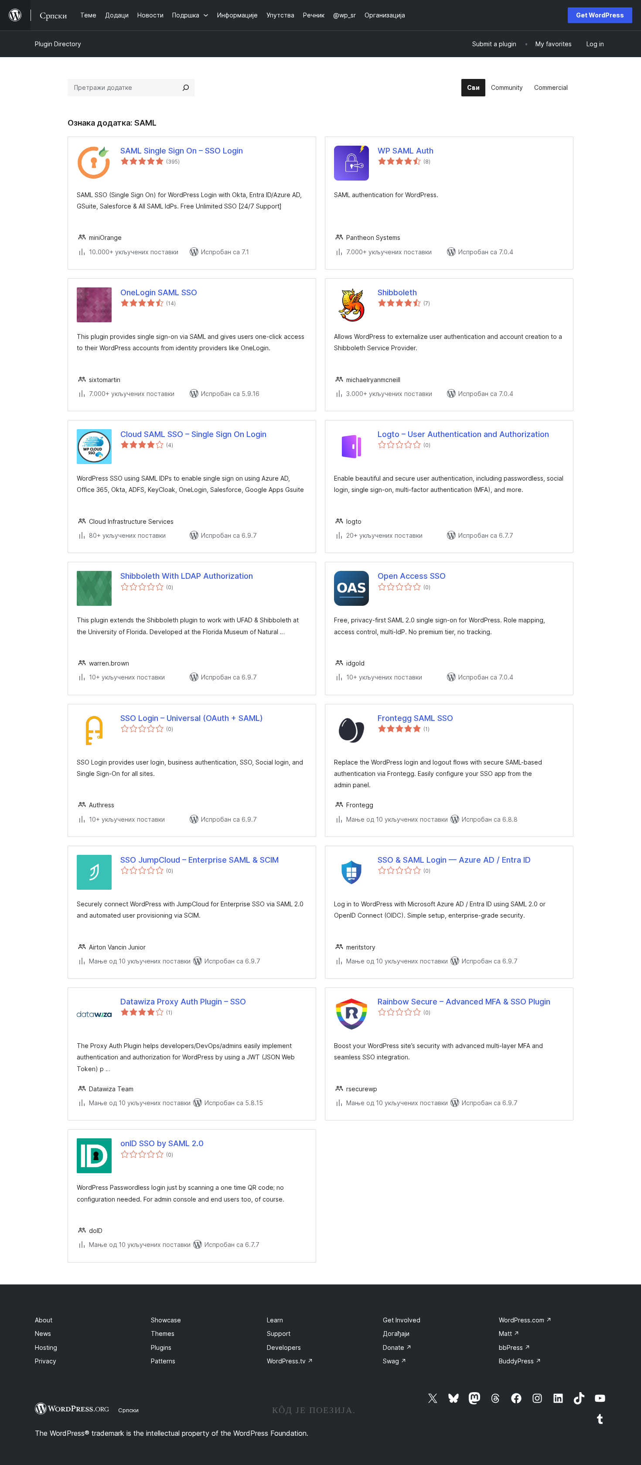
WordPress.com (525, 1320)
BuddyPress (520, 1361)
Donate (397, 1347)
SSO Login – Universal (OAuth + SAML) (191, 718)
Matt (509, 1333)
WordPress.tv (290, 1361)
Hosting (46, 1347)
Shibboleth (397, 292)
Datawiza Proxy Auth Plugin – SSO (183, 1001)
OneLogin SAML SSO (158, 292)
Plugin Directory (58, 44)
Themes (162, 1333)
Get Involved (401, 1320)
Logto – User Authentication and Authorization (463, 434)
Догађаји (396, 1333)
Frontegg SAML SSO (415, 718)
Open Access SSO (412, 576)
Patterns (163, 1361)
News (43, 1333)
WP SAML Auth (405, 150)
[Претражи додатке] (185, 87)
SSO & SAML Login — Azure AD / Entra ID (454, 859)
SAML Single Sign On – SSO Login (181, 150)
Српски (128, 1410)
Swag (394, 1361)
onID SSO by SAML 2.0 (162, 1143)
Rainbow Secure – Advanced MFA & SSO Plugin (464, 1001)
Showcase (166, 1320)
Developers (284, 1347)
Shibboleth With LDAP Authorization (186, 576)
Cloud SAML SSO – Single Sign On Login (193, 434)
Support (278, 1333)
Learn (275, 1320)
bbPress (514, 1347)
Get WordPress (600, 15)
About (43, 1320)
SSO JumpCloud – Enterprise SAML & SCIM (199, 859)
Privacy (45, 1361)
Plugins (161, 1347)
